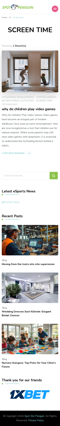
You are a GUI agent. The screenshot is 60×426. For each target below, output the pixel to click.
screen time (44, 100)
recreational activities (18, 100)
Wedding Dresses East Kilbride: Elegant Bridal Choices (26, 313)
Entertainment (46, 97)
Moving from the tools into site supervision (28, 264)
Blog (4, 260)
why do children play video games (28, 109)
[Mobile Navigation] (55, 9)
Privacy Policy (36, 420)
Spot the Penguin (34, 416)
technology (10, 104)
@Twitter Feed (10, 202)
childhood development (18, 97)
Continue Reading (13, 153)
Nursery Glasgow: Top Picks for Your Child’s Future (29, 364)
